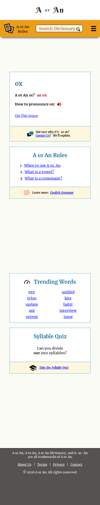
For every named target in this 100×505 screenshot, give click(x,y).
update (32, 304)
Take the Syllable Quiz (53, 367)
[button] (78, 29)
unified (68, 292)
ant (32, 310)
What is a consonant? (43, 178)
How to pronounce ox (59, 104)
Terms (42, 464)
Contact (76, 464)
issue (68, 316)
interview (68, 310)
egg (31, 292)
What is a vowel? (39, 172)
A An (50, 10)
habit (68, 304)
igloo (32, 298)
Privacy (59, 464)
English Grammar (62, 192)
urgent (32, 316)
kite (68, 298)
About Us (24, 464)
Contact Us (43, 135)
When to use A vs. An (42, 165)
